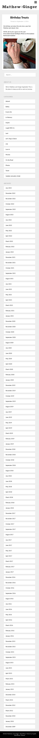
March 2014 (9, 700)
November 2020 (11, 326)
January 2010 (10, 721)
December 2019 (10, 385)
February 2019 (10, 438)
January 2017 (10, 572)
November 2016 (11, 582)
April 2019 (9, 428)
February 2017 (10, 566)
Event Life (9, 112)
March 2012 (9, 710)
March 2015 (9, 678)
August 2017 (9, 534)
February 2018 (10, 502)
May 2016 (9, 614)
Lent (7, 133)
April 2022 (9, 236)
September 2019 (11, 401)
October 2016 (10, 588)
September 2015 (11, 657)
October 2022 (10, 204)
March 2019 (9, 433)
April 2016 (9, 620)
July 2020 (9, 348)
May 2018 (9, 486)
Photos (8, 165)
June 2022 (9, 225)
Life (7, 144)
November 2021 (11, 262)
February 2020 (10, 374)
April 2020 (9, 364)
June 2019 (9, 417)
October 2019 (10, 396)
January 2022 (10, 252)
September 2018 (11, 465)
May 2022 (9, 230)
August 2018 (9, 470)
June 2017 (9, 545)
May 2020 (9, 358)
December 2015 (10, 641)
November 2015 (11, 646)
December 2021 (10, 257)
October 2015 (10, 652)
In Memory (9, 117)
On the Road (9, 160)
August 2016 (9, 598)
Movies (8, 154)
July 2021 (9, 284)
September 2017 (11, 529)
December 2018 (10, 449)
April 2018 (9, 492)
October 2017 (10, 524)
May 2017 (9, 550)
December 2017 (10, 513)
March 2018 (9, 497)
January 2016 (10, 636)
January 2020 (10, 380)
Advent (8, 101)
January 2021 (10, 316)
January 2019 (10, 444)
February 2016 (10, 630)
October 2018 (10, 460)
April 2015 (9, 673)
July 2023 (9, 188)
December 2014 (10, 694)
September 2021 (11, 273)
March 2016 (9, 625)
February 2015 (10, 684)
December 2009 (10, 726)
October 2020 (10, 332)
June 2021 (9, 289)
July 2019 (9, 412)
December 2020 (10, 321)
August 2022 (9, 214)
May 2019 (9, 422)
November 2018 (11, 454)
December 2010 (10, 716)
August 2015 (9, 662)
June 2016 (9, 609)
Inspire (8, 122)
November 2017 (11, 518)
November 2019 (11, 390)
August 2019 (9, 406)
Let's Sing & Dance (11, 138)
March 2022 (9, 241)
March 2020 (9, 369)
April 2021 (9, 300)
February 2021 (10, 310)
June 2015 (9, 668)
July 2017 (9, 540)
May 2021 (9, 294)
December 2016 (10, 577)
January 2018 (10, 508)
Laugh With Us (10, 128)
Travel (7, 170)
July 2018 (9, 476)
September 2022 (11, 209)
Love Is (8, 149)
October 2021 (10, 268)
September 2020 (11, 337)
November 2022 (11, 198)
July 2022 (9, 220)
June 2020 (9, 353)
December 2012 (10, 705)
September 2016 (11, 593)
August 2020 (9, 342)
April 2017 (9, 556)
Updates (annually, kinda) (13, 176)
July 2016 (9, 604)
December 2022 (10, 193)
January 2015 (10, 689)
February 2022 (10, 246)
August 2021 (9, 278)
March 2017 (9, 561)
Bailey (7, 106)
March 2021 (9, 305)
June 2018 (9, 481)
